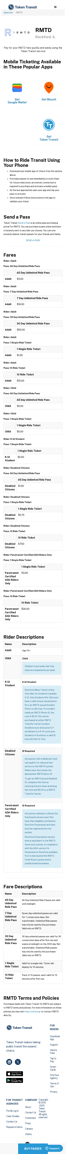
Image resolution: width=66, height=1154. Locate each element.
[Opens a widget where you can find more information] (52, 1148)
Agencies (8, 12)
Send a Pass (24, 223)
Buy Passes (33, 1148)
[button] (55, 7)
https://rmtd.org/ (32, 1011)
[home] (22, 7)
